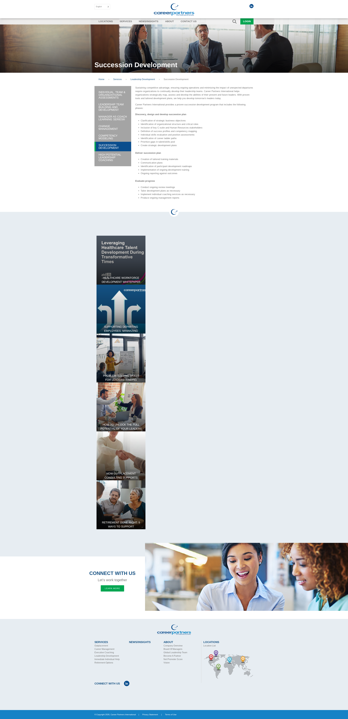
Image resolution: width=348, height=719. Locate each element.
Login (247, 21)
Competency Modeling (108, 137)
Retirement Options (103, 663)
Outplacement (101, 646)
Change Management (108, 127)
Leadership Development (106, 656)
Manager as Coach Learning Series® (113, 118)
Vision (167, 663)
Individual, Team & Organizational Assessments (112, 95)
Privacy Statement (150, 714)
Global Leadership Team (175, 652)
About (169, 21)
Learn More (112, 588)
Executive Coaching (104, 652)
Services (126, 21)
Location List (209, 646)
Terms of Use (170, 714)
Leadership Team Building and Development (111, 107)
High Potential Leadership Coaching (110, 157)
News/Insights (148, 21)
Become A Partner (172, 656)
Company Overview (173, 646)
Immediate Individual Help (107, 659)
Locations (106, 21)
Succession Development (109, 146)
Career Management (104, 649)
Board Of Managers (173, 649)
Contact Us (189, 21)
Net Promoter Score (173, 659)
